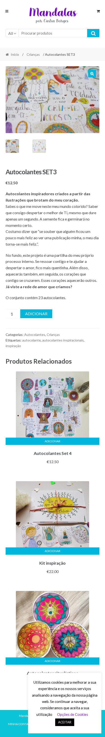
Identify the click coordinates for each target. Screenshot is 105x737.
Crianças (33, 54)
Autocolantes (34, 334)
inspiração (13, 346)
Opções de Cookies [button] (72, 714)
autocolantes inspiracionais (63, 340)
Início (15, 54)
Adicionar (36, 313)
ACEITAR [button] (64, 722)
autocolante (31, 340)
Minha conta (18, 724)
